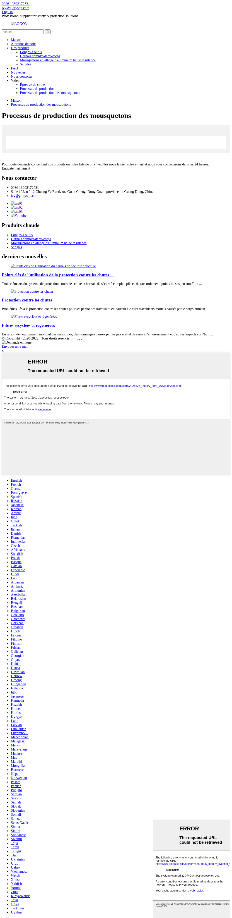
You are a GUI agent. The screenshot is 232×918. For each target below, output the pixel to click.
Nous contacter (21, 76)
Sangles (25, 64)
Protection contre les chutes (27, 300)
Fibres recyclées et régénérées (28, 325)
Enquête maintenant (16, 168)
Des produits (20, 48)
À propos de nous (23, 44)
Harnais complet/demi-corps (40, 56)
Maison (16, 40)
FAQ (14, 68)
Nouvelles (18, 72)
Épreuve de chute (32, 84)
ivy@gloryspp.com (24, 196)
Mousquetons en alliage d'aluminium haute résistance (58, 60)
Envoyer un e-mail (15, 346)
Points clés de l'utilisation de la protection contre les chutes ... (58, 275)
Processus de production (37, 89)
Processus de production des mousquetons (50, 93)
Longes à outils (31, 52)
